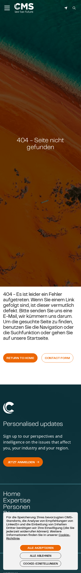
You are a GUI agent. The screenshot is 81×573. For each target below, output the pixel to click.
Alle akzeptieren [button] (40, 548)
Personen (16, 506)
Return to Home (20, 358)
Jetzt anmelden (21, 462)
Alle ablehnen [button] (40, 556)
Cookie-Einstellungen (40, 563)
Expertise (16, 500)
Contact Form (57, 358)
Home (11, 493)
